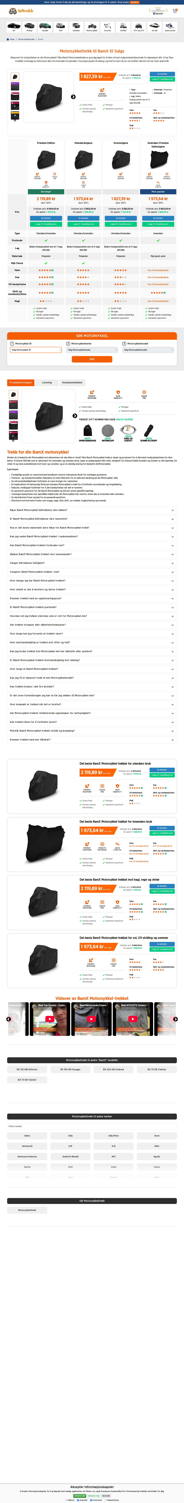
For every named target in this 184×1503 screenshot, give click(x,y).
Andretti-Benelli (70, 1156)
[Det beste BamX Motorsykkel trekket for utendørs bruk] (43, 785)
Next (73, 97)
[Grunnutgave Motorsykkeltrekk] (120, 159)
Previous (8, 1019)
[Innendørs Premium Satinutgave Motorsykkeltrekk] (158, 159)
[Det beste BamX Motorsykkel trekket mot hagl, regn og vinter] (43, 901)
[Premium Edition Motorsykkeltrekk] (46, 159)
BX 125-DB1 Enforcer (27, 1069)
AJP (70, 1146)
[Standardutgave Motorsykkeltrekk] (83, 159)
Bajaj (156, 1177)
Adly (70, 1136)
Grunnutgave (121, 143)
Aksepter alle (79, 1496)
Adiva (27, 1136)
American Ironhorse (27, 1156)
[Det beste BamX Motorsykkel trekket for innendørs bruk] (43, 843)
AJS (114, 1146)
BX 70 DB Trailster (27, 1080)
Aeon (156, 1136)
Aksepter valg (93, 1496)
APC (114, 1156)
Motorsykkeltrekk (26, 39)
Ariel (70, 1167)
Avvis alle (106, 1496)
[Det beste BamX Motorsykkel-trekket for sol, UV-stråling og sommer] (43, 959)
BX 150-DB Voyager (70, 1069)
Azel (70, 1177)
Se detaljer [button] (162, 74)
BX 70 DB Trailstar (157, 1069)
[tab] (21, 382)
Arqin (113, 1167)
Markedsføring (113, 1500)
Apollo (157, 1156)
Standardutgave (83, 143)
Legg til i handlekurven (162, 79)
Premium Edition (46, 143)
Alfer (156, 1146)
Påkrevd (71, 1500)
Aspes (157, 1167)
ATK (27, 1177)
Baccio (113, 1177)
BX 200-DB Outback (113, 1069)
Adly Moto (113, 1136)
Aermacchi (27, 1146)
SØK (92, 359)
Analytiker (83, 1500)
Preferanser (97, 1500)
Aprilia (27, 1167)
